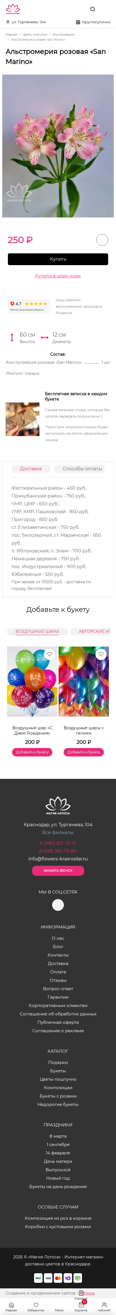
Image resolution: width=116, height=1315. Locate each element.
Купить (58, 259)
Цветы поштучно (58, 1079)
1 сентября (58, 1144)
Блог (58, 946)
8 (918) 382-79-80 (58, 851)
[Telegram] (79, 9)
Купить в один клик (58, 276)
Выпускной (58, 1169)
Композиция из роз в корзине (58, 1218)
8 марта (58, 1136)
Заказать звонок (58, 870)
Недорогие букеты (58, 1104)
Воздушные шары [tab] (37, 631)
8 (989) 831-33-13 (58, 843)
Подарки (58, 1062)
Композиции (58, 1087)
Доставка (31, 468)
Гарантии (58, 997)
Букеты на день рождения (58, 1186)
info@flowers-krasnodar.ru (58, 859)
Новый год (58, 1178)
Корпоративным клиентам (58, 1005)
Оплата (58, 971)
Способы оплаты (82, 468)
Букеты (58, 1070)
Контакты (58, 955)
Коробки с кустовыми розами (58, 1226)
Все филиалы (58, 832)
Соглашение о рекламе (58, 1030)
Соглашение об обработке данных (58, 1014)
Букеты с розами (58, 1096)
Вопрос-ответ (58, 988)
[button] (102, 695)
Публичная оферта (58, 1022)
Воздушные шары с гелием (84, 730)
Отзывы (58, 980)
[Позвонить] (105, 9)
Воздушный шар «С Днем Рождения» (32, 730)
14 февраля (58, 1153)
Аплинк (87, 1293)
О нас (58, 938)
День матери (58, 1161)
